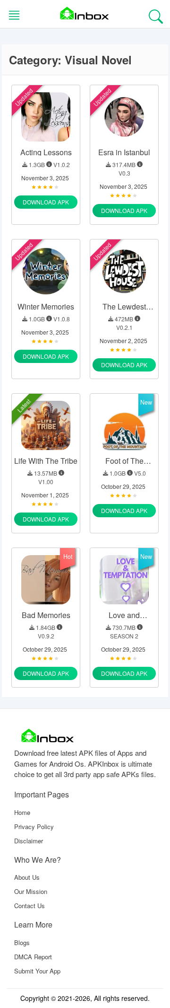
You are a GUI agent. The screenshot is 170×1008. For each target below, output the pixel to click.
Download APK (46, 202)
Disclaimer (28, 840)
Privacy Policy (34, 826)
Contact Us (29, 905)
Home (22, 812)
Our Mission (30, 891)
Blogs (22, 942)
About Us (27, 877)
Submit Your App (37, 970)
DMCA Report (33, 956)
